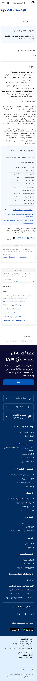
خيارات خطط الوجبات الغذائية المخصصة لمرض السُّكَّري (20, 222)
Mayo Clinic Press (8, 298)
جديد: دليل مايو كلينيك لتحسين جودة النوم (14, 301)
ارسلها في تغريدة (18, 237)
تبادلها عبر (30, 237)
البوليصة (5, 257)
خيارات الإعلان (22, 257)
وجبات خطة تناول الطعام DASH (23, 210)
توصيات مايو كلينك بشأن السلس (12, 309)
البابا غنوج (9, 341)
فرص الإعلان (13, 257)
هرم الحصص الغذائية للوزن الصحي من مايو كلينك (20, 215)
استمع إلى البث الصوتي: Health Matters (13, 305)
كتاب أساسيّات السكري (9, 313)
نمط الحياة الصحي (31, 341)
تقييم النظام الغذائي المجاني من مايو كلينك (14, 317)
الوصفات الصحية (13, 10)
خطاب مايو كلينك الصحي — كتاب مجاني (14, 320)
